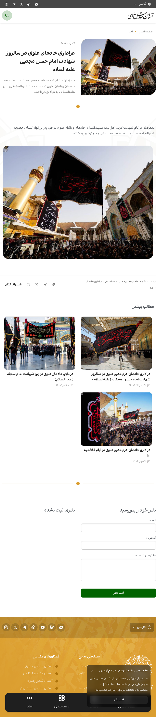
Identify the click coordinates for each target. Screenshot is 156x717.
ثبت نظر (119, 699)
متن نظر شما (145, 555)
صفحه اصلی (146, 32)
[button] (78, 202)
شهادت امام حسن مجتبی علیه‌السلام (125, 282)
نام (152, 520)
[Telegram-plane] (14, 4)
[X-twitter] (21, 4)
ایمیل (151, 538)
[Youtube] (43, 627)
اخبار (130, 32)
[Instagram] (6, 4)
